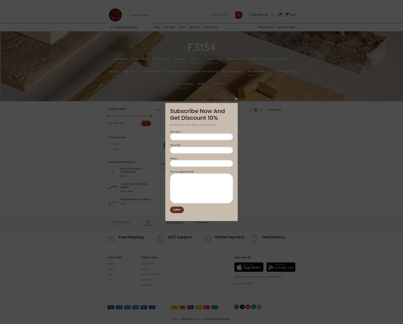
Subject (173, 158)
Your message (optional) (182, 171)
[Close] (236, 99)
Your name (175, 131)
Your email (175, 145)
